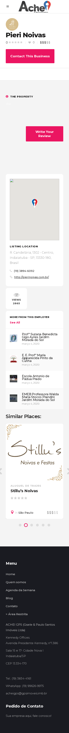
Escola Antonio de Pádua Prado (35, 377)
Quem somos (16, 582)
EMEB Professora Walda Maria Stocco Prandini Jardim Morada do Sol (40, 397)
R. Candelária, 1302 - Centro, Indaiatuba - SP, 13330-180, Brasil (32, 258)
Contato (12, 606)
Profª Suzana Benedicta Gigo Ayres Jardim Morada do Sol (40, 337)
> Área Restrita (17, 614)
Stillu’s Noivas (24, 491)
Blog (9, 598)
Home (10, 574)
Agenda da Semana (20, 590)
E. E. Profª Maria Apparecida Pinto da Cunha (37, 358)
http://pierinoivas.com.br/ (31, 277)
